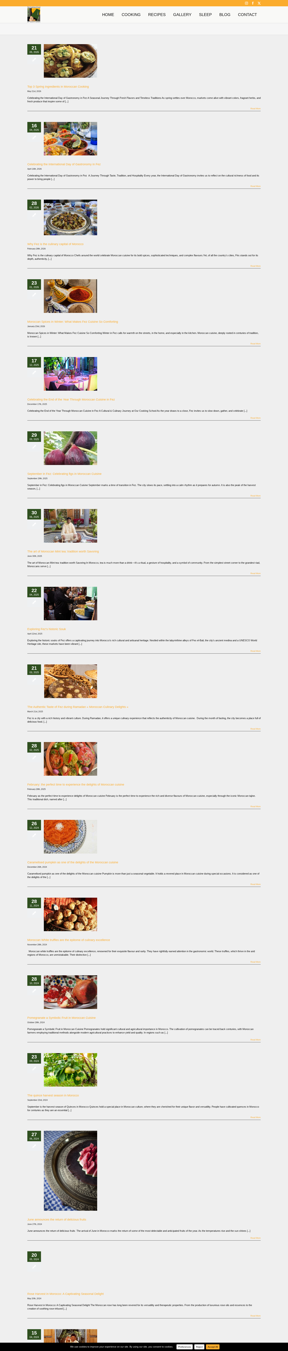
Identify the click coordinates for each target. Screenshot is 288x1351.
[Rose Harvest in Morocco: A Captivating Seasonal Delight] (70, 1268)
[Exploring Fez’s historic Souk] (70, 603)
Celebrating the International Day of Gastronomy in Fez (64, 164)
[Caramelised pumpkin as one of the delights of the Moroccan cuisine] (70, 837)
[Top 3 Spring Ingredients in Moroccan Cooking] (70, 61)
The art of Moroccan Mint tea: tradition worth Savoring (63, 551)
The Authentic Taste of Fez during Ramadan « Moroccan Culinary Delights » (77, 707)
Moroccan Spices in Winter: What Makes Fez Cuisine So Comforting (72, 321)
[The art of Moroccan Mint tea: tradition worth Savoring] (70, 526)
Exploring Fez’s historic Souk (46, 629)
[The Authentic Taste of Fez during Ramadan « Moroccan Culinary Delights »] (70, 681)
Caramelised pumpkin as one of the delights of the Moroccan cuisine (72, 862)
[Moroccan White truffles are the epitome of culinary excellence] (70, 914)
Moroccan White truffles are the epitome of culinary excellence (68, 940)
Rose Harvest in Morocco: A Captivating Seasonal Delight (65, 1294)
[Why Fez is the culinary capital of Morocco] (70, 217)
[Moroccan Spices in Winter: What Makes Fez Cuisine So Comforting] (70, 296)
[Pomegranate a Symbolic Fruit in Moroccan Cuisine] (70, 992)
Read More (255, 108)
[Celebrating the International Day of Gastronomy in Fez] (70, 139)
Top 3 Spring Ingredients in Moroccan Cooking (58, 86)
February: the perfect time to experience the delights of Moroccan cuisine (75, 784)
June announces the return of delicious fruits (56, 1219)
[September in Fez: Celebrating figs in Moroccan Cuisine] (70, 448)
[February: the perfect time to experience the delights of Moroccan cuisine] (70, 759)
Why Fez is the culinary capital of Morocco (55, 244)
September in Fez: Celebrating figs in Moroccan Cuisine (64, 473)
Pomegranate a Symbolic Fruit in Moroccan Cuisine (61, 1017)
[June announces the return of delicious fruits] (70, 1171)
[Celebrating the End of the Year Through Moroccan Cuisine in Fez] (70, 374)
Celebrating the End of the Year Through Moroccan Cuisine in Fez (71, 399)
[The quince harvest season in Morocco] (70, 1070)
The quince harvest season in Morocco (53, 1095)
